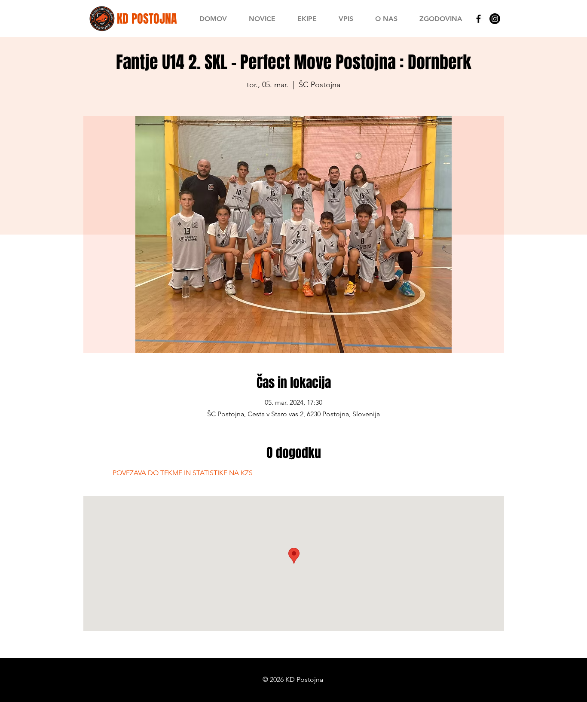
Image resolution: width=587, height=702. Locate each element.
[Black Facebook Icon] (478, 18)
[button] (306, 18)
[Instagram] (494, 18)
